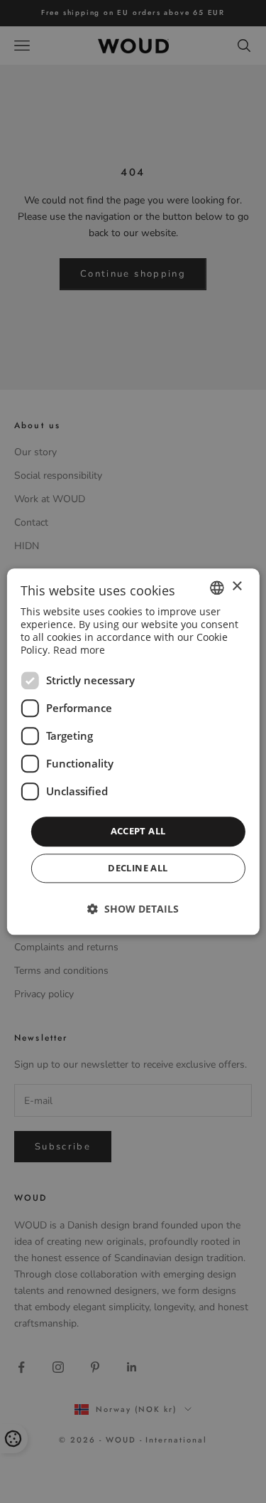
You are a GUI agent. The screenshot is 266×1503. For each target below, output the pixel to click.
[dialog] (132, 751)
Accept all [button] (138, 831)
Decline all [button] (137, 867)
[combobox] (217, 587)
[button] (133, 909)
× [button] (236, 586)
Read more (79, 650)
